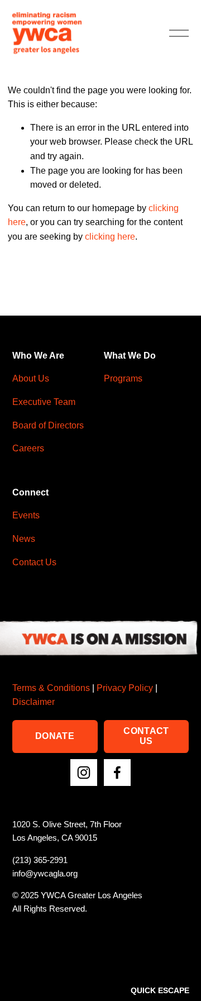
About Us (30, 378)
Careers (28, 448)
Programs (123, 378)
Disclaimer (33, 702)
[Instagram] (83, 772)
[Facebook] (117, 772)
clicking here (110, 236)
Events (26, 515)
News (23, 539)
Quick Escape (160, 990)
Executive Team (43, 402)
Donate (54, 736)
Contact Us (34, 562)
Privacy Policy (125, 688)
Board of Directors (48, 425)
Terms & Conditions (51, 688)
